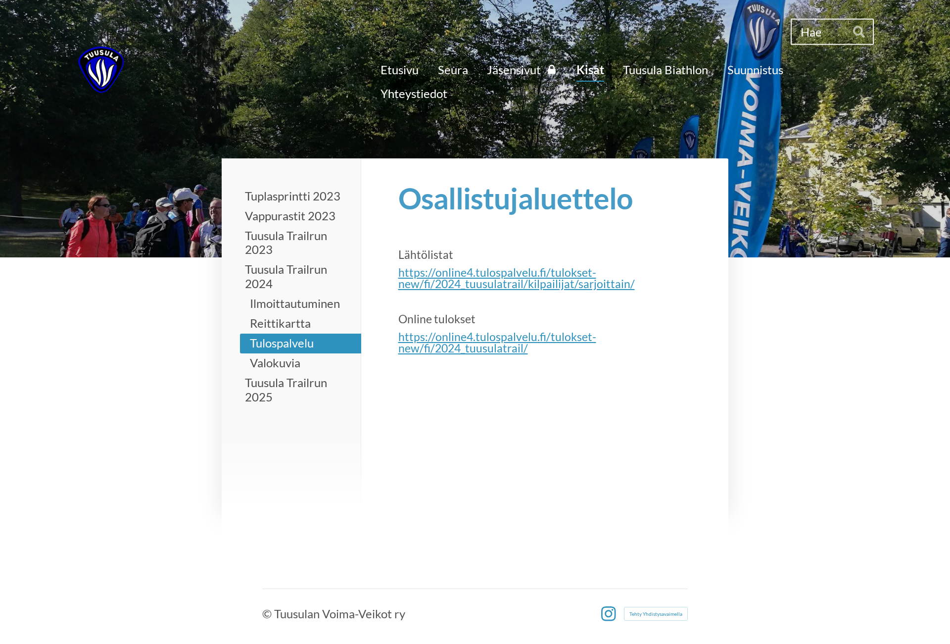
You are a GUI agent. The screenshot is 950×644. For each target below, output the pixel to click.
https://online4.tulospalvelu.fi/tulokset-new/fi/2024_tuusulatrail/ (497, 342)
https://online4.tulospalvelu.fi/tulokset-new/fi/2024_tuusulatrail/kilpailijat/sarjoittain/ (516, 278)
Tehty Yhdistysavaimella (655, 614)
